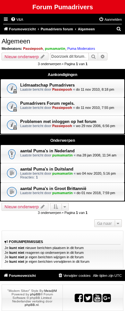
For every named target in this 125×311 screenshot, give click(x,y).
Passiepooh (33, 48)
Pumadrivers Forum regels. (47, 103)
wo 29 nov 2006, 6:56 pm (95, 126)
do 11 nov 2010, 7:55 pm (95, 108)
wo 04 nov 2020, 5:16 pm (96, 173)
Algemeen (16, 41)
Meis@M (50, 290)
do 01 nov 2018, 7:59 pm (96, 193)
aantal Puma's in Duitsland (46, 169)
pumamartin (55, 48)
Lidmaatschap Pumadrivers (47, 85)
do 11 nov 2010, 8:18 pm (95, 89)
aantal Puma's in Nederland (47, 150)
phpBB (35, 294)
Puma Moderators (81, 48)
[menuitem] (17, 19)
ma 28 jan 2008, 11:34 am (96, 155)
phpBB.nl (31, 305)
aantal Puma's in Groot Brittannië (53, 188)
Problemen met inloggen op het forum (58, 121)
